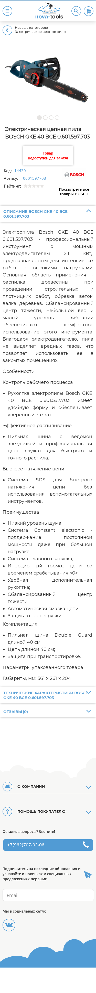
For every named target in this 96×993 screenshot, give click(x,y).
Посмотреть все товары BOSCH (74, 191)
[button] (39, 117)
